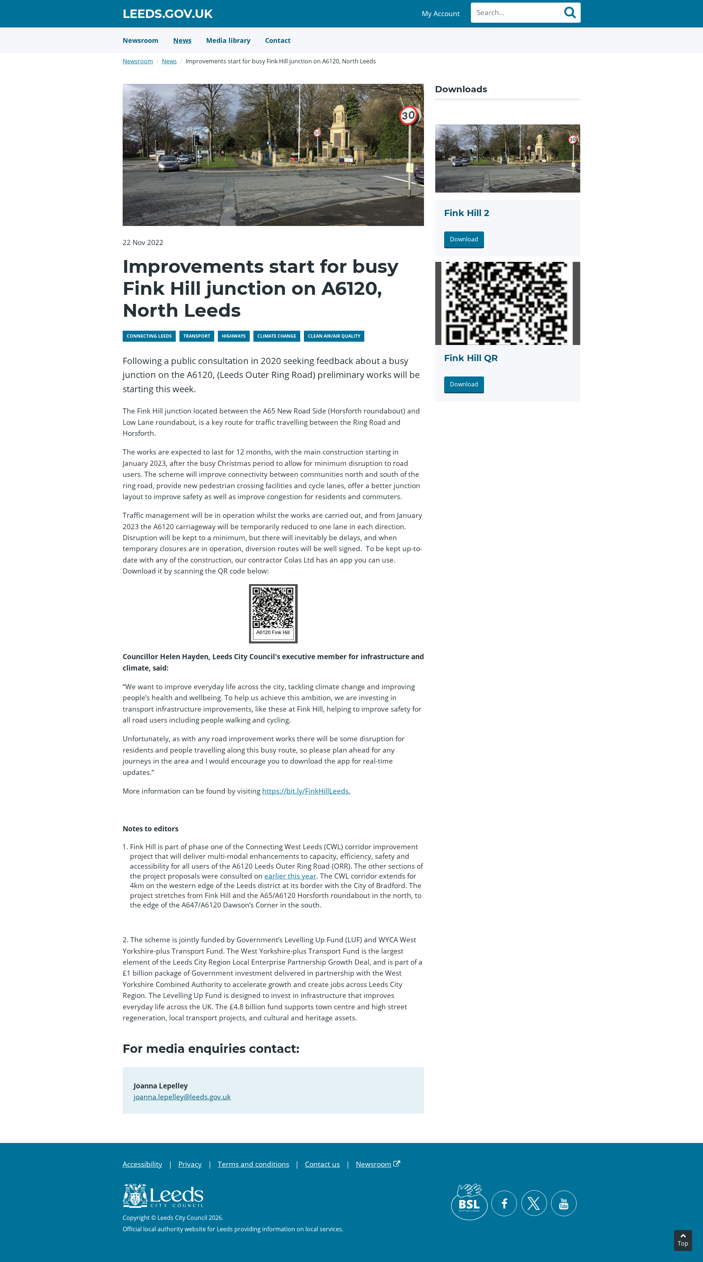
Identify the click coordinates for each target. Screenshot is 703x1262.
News (169, 61)
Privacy (190, 1164)
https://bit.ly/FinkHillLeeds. (306, 791)
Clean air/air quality (334, 336)
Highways (234, 336)
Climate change (276, 336)
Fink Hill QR (471, 358)
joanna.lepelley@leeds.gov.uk (182, 1097)
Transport (196, 336)
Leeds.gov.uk (168, 14)
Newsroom (138, 61)
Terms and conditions (253, 1164)
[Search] (570, 13)
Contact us (322, 1164)
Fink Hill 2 (466, 213)
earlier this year (290, 876)
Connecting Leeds (149, 336)
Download (464, 239)
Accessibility (142, 1164)
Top (683, 1243)
